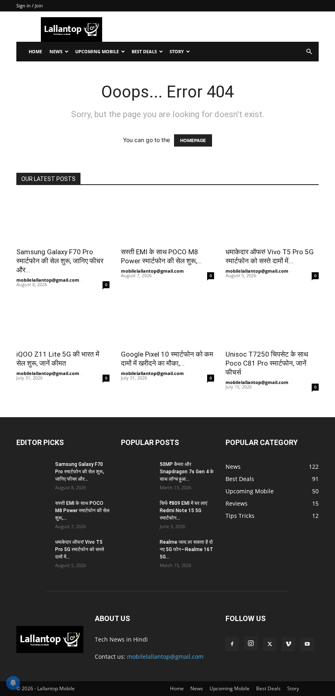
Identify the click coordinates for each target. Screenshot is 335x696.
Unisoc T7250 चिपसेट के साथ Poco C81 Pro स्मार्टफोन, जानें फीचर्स (267, 363)
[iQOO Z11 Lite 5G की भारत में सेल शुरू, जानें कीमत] (62, 321)
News (56, 51)
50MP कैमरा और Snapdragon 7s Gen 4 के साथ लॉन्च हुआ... (187, 471)
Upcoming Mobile (97, 51)
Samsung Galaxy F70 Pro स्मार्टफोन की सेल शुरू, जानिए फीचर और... (59, 261)
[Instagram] (250, 643)
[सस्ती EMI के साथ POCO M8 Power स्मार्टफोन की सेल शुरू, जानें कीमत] (167, 219)
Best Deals (144, 51)
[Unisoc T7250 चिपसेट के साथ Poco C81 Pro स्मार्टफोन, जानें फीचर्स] (272, 321)
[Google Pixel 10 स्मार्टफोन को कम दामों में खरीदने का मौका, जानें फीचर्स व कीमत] (167, 321)
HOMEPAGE (193, 140)
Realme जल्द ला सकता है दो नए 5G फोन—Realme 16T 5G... (186, 549)
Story (177, 51)
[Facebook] (232, 644)
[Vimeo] (288, 644)
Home (35, 51)
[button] (309, 52)
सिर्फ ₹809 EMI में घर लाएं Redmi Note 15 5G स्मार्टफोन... (183, 510)
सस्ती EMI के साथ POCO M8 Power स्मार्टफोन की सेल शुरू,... (82, 510)
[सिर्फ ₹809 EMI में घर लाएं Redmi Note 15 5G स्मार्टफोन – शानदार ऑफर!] (137, 510)
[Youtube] (307, 644)
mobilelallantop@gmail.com (47, 280)
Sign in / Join (29, 5)
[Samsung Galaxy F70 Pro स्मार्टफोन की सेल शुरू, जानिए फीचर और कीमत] (62, 219)
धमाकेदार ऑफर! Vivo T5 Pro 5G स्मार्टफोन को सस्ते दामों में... (79, 549)
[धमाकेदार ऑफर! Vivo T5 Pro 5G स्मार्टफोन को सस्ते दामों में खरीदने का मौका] (272, 219)
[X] (269, 644)
